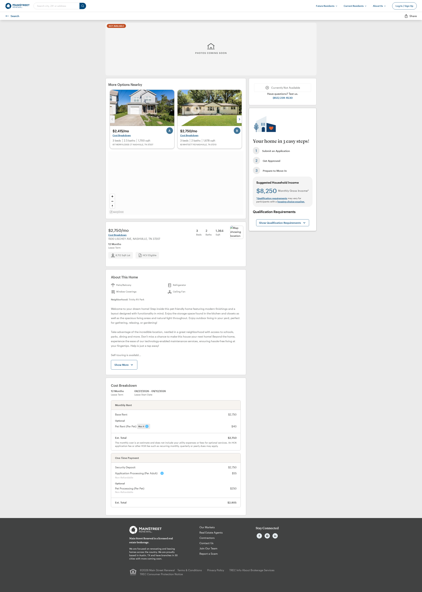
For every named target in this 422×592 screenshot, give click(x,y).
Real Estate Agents (211, 532)
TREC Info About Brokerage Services (251, 570)
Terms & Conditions (189, 570)
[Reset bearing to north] (112, 206)
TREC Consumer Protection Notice (161, 574)
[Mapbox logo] (116, 212)
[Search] (82, 6)
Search (15, 16)
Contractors (207, 537)
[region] (175, 183)
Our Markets (207, 527)
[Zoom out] (112, 201)
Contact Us (206, 543)
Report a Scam (208, 553)
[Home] (17, 6)
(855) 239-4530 (283, 97)
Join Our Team (208, 548)
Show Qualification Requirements (280, 222)
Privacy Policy (215, 570)
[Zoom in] (112, 196)
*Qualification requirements (271, 198)
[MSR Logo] (154, 530)
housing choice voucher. (291, 201)
